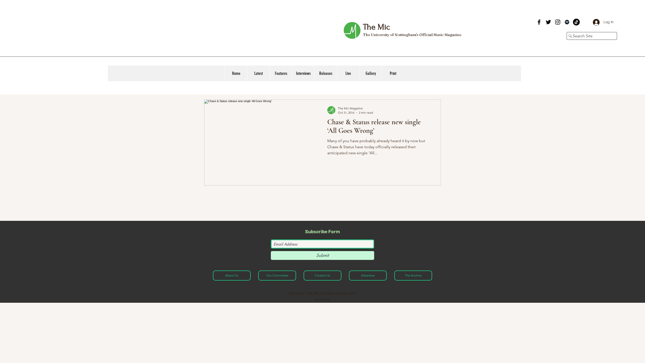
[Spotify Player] (497, 27)
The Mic (376, 27)
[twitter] (548, 22)
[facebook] (539, 22)
